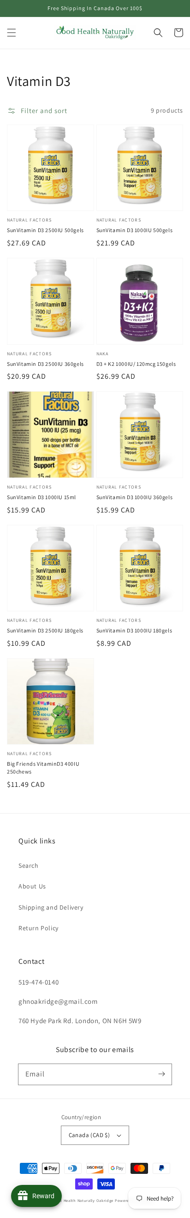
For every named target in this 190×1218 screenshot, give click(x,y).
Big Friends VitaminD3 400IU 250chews (43, 767)
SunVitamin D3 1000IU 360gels (134, 497)
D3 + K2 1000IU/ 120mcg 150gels (136, 363)
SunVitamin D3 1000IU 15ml (41, 497)
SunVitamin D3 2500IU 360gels (45, 363)
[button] (11, 33)
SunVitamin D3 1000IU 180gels (134, 630)
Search (28, 865)
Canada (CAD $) (89, 1135)
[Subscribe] (161, 1074)
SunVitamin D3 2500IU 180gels (45, 630)
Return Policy (38, 928)
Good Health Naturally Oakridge (82, 1200)
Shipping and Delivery (50, 907)
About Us (32, 886)
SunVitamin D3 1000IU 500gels (134, 230)
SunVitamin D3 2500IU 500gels (45, 230)
